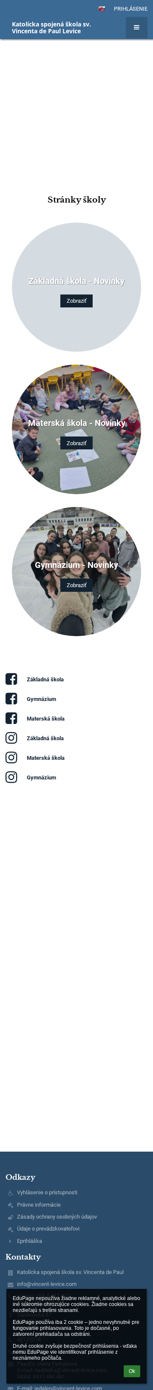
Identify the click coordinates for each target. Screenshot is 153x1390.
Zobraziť (77, 301)
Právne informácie (39, 1205)
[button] (101, 8)
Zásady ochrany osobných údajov (57, 1216)
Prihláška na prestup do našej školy (70, 89)
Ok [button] (132, 1371)
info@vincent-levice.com (46, 1284)
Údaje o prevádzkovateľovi (48, 1228)
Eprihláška (29, 1241)
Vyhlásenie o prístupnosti (47, 1192)
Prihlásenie (130, 9)
